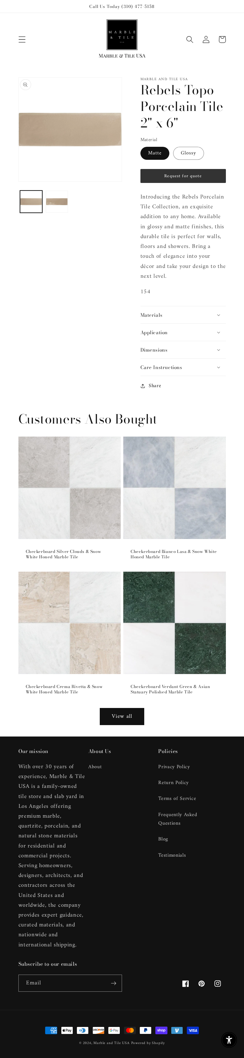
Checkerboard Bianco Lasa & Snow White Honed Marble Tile (174, 554)
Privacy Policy (174, 767)
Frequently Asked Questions (177, 819)
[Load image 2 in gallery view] (57, 202)
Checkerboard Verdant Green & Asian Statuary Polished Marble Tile (170, 689)
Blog (163, 839)
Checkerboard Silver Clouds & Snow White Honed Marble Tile (63, 554)
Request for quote (183, 176)
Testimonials (172, 855)
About (95, 767)
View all (122, 716)
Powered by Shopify (148, 1043)
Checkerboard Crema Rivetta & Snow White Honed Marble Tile (64, 689)
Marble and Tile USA (111, 1043)
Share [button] (155, 386)
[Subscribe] (113, 983)
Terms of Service (177, 798)
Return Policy (173, 782)
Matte (155, 153)
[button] (22, 39)
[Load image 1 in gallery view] (31, 202)
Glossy (188, 153)
